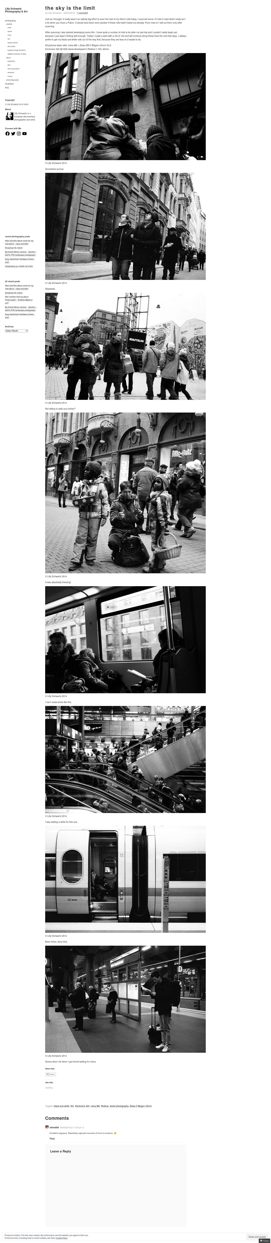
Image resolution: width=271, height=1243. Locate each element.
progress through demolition (17, 50)
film (72, 1106)
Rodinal (105, 1106)
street (9, 27)
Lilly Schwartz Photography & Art (16, 10)
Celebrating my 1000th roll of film (19, 266)
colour (9, 35)
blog (7, 87)
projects (9, 24)
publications (11, 61)
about (8, 57)
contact (10, 76)
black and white (61, 1106)
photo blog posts (12, 80)
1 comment (82, 12)
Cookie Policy (62, 1238)
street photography (119, 1106)
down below (11, 46)
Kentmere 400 (82, 1106)
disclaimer (11, 72)
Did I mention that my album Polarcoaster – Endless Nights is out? (18, 299)
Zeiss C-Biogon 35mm (141, 1106)
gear (9, 65)
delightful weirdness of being (17, 54)
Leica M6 (95, 1106)
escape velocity (13, 42)
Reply (52, 1138)
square (10, 31)
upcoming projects (13, 69)
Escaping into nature (14, 247)
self (9, 39)
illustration (9, 83)
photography (10, 20)
